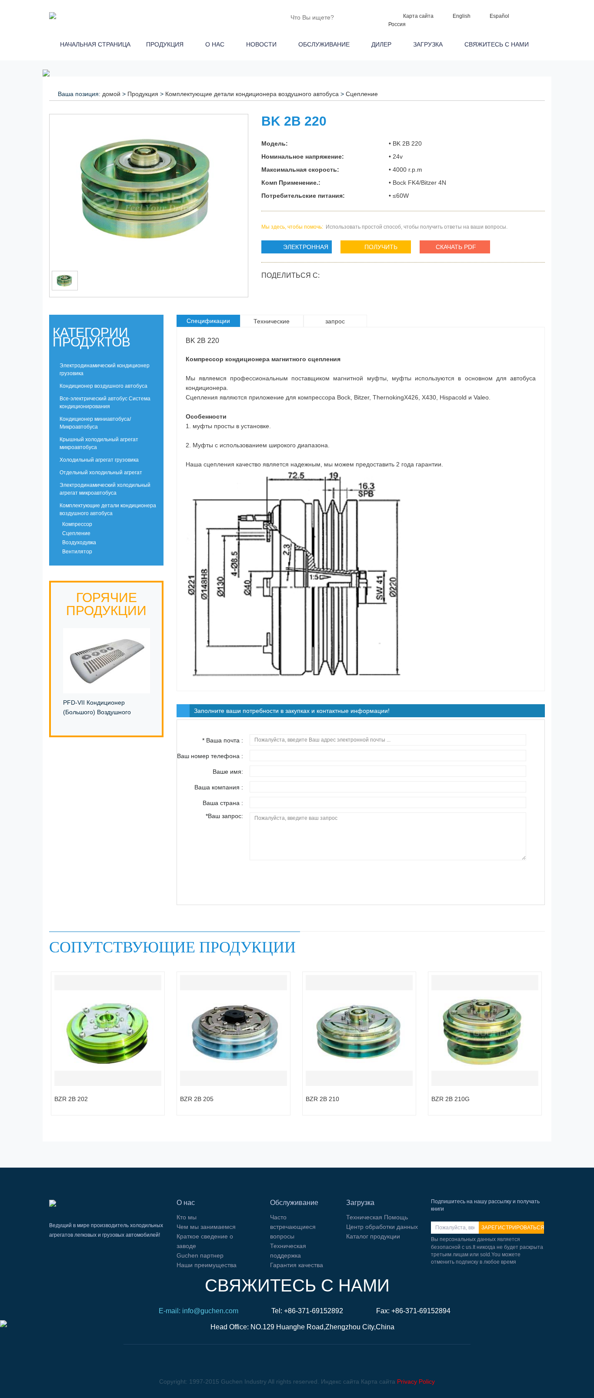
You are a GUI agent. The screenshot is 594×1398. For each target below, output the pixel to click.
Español (499, 16)
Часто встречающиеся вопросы (293, 1227)
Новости (263, 44)
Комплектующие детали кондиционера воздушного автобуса (252, 93)
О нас (216, 44)
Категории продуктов (91, 337)
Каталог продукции (373, 1236)
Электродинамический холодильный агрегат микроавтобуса (105, 489)
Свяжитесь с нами (498, 44)
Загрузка (429, 44)
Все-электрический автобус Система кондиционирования (105, 402)
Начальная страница (93, 44)
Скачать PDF (456, 246)
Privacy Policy (416, 1381)
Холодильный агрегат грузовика (99, 460)
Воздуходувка (78, 542)
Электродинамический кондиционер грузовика (105, 369)
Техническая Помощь (377, 1217)
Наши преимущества (207, 1265)
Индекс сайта (340, 1381)
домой (111, 93)
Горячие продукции (106, 604)
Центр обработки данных (382, 1226)
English (462, 16)
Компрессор (76, 524)
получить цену (368, 248)
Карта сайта (418, 16)
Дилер (383, 44)
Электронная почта (294, 248)
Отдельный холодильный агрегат (101, 472)
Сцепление (362, 93)
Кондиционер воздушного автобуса (103, 386)
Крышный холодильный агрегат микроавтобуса (99, 443)
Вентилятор (76, 552)
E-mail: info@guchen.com (198, 1311)
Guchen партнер (200, 1255)
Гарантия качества (296, 1265)
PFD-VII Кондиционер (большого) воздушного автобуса (97, 712)
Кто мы (187, 1217)
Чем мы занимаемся (206, 1226)
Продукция (166, 44)
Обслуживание (325, 44)
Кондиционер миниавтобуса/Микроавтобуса (95, 423)
